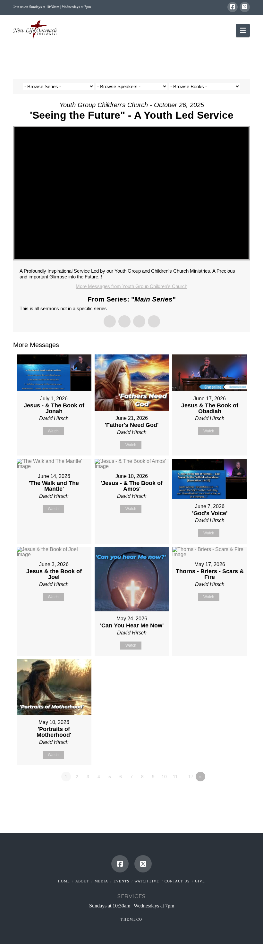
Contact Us (177, 881)
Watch (53, 431)
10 (164, 776)
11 (175, 776)
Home (64, 881)
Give (200, 881)
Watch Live (146, 881)
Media (101, 881)
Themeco (131, 919)
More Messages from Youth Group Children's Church (131, 286)
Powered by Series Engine (226, 794)
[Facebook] (232, 7)
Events (121, 881)
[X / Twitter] (245, 7)
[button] (243, 30)
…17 (188, 776)
